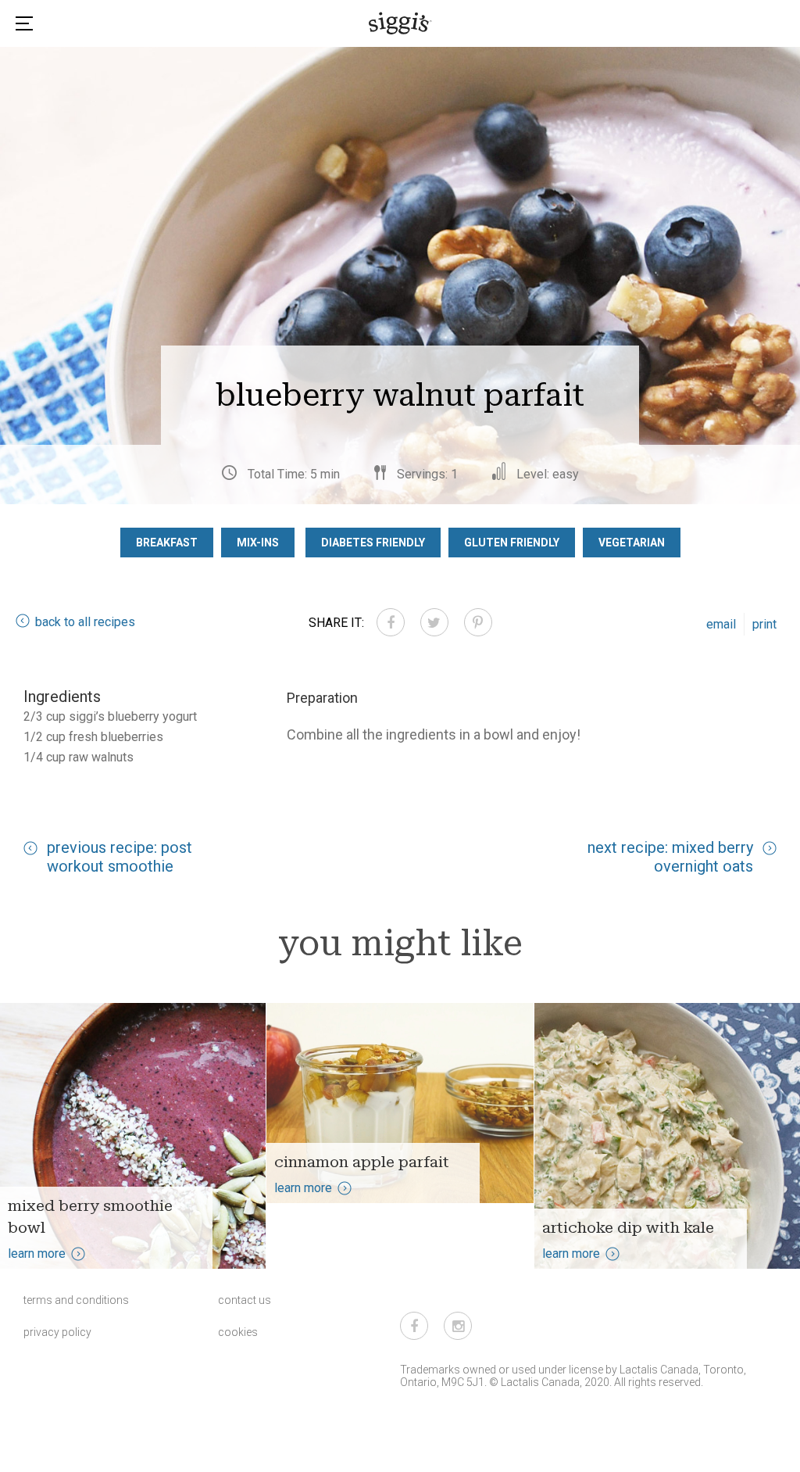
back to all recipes (85, 621)
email (721, 624)
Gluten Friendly (511, 542)
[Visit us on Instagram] (458, 1326)
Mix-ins (258, 542)
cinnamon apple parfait (361, 1161)
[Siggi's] (400, 22)
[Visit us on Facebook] (414, 1326)
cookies (238, 1332)
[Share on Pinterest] (478, 622)
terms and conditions (76, 1300)
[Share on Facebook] (391, 622)
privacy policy (57, 1332)
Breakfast (167, 542)
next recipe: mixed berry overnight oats (670, 857)
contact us (244, 1300)
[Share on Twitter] (434, 622)
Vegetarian (631, 542)
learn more (37, 1253)
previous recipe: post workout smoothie (119, 857)
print (764, 624)
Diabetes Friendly (373, 542)
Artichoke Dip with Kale (628, 1227)
